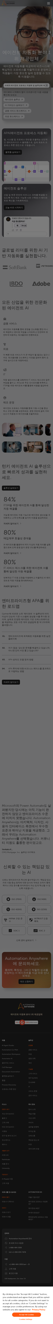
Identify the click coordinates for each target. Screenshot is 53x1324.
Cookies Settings (25, 1319)
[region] (26, 1305)
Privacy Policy (38, 1309)
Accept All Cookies (26, 1315)
